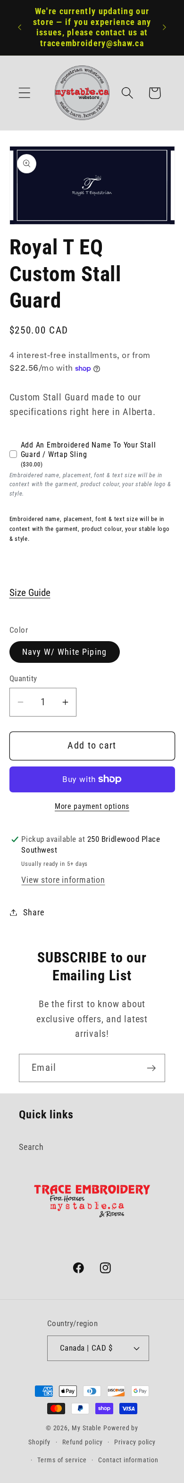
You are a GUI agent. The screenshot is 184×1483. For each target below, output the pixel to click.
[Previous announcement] (19, 27)
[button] (24, 93)
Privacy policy (135, 1442)
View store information (63, 880)
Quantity (23, 678)
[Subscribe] (151, 1068)
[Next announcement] (164, 27)
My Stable (86, 1428)
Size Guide (29, 592)
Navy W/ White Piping (64, 652)
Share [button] (33, 912)
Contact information (128, 1460)
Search (31, 1147)
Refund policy (82, 1442)
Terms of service (62, 1460)
